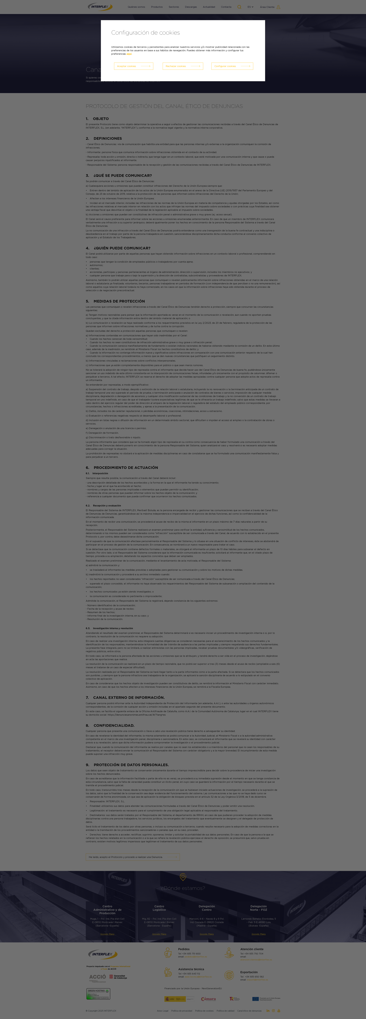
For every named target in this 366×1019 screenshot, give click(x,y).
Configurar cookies (225, 66)
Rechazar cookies (176, 66)
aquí (129, 54)
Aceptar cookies (126, 66)
